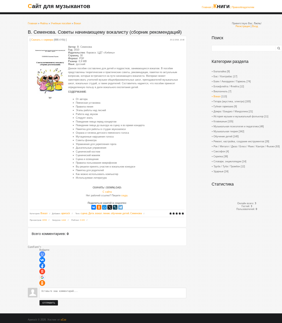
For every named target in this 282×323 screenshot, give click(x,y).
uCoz (63, 319)
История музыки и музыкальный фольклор (238, 116)
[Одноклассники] (99, 207)
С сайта (107, 191)
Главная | (207, 7)
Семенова (136, 213)
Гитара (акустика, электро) (229, 101)
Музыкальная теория (226, 131)
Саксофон (219, 151)
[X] (109, 207)
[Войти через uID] (42, 254)
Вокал (77, 23)
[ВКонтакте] (93, 207)
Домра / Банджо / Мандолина (231, 111)
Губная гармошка (223, 106)
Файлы (44, 23)
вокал (98, 213)
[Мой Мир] (104, 207)
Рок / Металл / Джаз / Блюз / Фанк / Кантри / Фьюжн (244, 146)
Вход (255, 26)
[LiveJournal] (115, 207)
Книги (221, 6)
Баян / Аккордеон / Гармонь (230, 81)
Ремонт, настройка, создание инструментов (239, 141)
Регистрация (243, 26)
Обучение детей (223, 136)
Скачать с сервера (42, 39)
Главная (32, 23)
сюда (124, 195)
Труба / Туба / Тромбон (227, 166)
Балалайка (220, 71)
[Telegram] (120, 207)
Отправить (48, 303)
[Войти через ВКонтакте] (42, 260)
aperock (65, 213)
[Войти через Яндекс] (42, 271)
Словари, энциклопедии (227, 161)
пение (106, 213)
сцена (84, 213)
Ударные (218, 171)
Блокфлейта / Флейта (226, 86)
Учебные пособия (61, 23)
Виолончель (221, 91)
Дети (91, 213)
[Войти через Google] (42, 277)
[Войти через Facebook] (42, 266)
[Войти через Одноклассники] (42, 283)
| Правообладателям (242, 7)
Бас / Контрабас (223, 76)
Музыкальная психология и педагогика (236, 126)
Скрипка (218, 156)
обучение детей (120, 213)
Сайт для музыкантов (59, 6)
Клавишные (220, 121)
